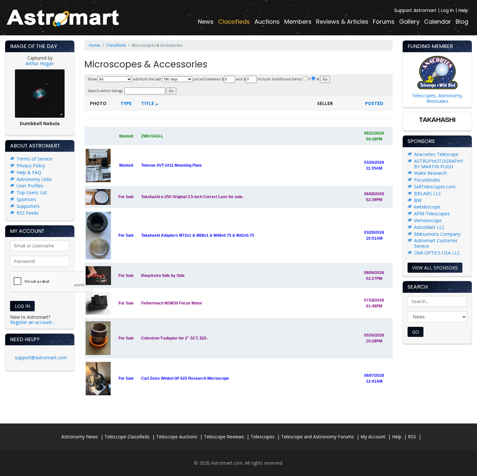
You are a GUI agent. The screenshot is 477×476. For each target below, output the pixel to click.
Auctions (267, 22)
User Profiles (30, 186)
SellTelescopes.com (435, 187)
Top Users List (32, 192)
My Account (373, 437)
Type (126, 103)
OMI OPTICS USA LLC (437, 253)
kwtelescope (427, 207)
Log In (447, 10)
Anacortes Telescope (436, 154)
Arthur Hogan (40, 63)
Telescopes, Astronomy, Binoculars (437, 98)
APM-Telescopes (432, 213)
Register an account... (32, 322)
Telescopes (263, 437)
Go (415, 332)
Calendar (437, 22)
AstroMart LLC (429, 227)
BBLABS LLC (427, 193)
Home (94, 45)
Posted (374, 103)
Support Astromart (415, 10)
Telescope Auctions (176, 437)
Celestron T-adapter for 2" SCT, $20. (174, 338)
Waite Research (430, 173)
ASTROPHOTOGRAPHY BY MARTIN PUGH (438, 164)
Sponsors (26, 199)
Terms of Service (34, 159)
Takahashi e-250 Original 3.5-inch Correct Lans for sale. (192, 197)
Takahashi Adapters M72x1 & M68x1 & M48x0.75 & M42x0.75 (197, 235)
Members (298, 22)
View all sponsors (435, 268)
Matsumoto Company (437, 234)
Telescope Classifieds (127, 437)
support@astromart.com (41, 357)
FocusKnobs (427, 180)
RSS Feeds (28, 213)
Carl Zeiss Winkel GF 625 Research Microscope (185, 378)
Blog (462, 22)
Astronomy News (79, 437)
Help (463, 10)
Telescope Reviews (224, 437)
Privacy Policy (31, 165)
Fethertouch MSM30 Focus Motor (171, 303)
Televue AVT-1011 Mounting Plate (171, 165)
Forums (384, 22)
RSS (412, 437)
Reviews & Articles (342, 22)
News (206, 22)
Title (148, 103)
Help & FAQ (29, 172)
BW (418, 200)
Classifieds (234, 22)
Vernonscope (428, 220)
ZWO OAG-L (152, 136)
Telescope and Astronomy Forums (317, 437)
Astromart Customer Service (436, 243)
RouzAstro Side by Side (163, 275)
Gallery (409, 22)
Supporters (28, 206)
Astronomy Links (34, 179)
